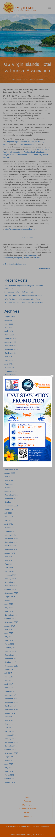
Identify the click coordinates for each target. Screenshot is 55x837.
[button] (52, 375)
